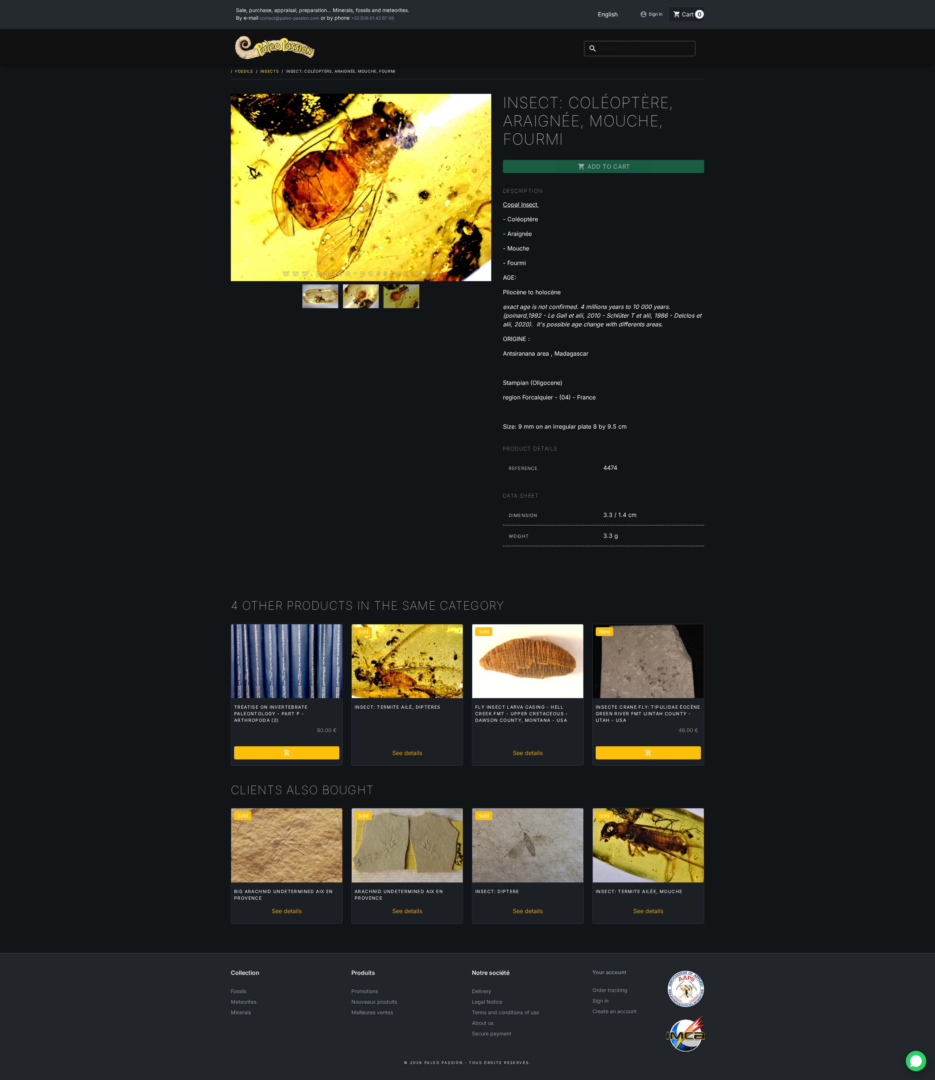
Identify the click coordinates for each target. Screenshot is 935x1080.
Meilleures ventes (372, 1012)
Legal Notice (487, 1002)
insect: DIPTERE (497, 891)
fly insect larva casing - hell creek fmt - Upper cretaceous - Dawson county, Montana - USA (521, 713)
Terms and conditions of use (505, 1012)
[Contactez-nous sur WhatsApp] (916, 1061)
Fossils (238, 991)
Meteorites (243, 1002)
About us (482, 1023)
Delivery (481, 991)
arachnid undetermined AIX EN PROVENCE (399, 895)
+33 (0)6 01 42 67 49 (372, 18)
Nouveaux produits (374, 1002)
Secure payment (491, 1033)
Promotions (364, 991)
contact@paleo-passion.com (289, 18)
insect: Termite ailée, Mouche (639, 891)
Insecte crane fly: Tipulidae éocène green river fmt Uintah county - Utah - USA (648, 713)
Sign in (600, 1000)
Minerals (241, 1012)
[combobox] (639, 48)
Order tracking (609, 990)
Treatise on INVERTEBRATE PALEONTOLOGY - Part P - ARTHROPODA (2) (271, 713)
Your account (609, 972)
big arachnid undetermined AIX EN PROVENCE (283, 895)
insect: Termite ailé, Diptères (398, 707)
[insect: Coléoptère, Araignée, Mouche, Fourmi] (361, 187)
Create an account (614, 1011)
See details (407, 753)
